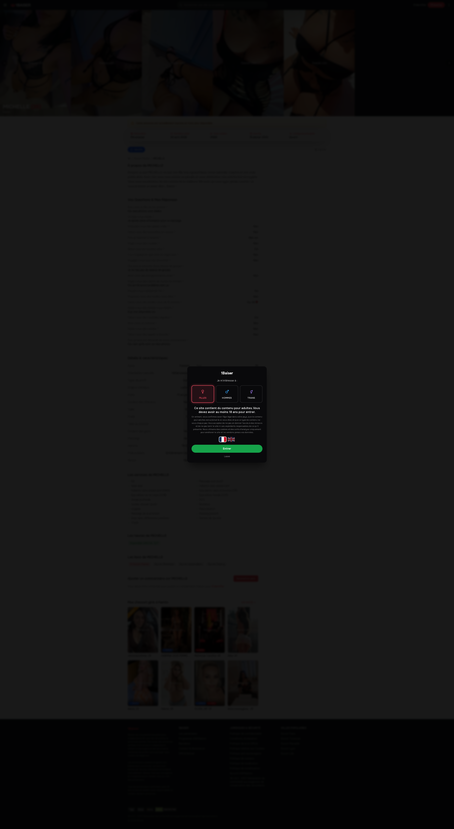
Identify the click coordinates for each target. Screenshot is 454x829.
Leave (227, 456)
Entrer (227, 448)
